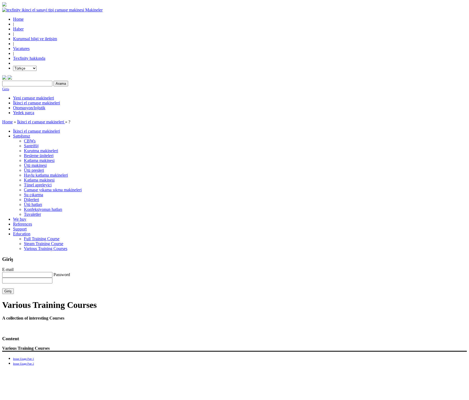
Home (18, 19)
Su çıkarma (33, 194)
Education (21, 234)
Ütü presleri (34, 170)
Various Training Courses (45, 248)
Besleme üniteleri (38, 155)
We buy (19, 219)
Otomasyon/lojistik (29, 107)
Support (20, 229)
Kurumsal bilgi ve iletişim (35, 38)
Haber (18, 29)
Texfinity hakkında (29, 58)
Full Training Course (41, 238)
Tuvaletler (32, 214)
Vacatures (21, 48)
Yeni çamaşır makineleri (33, 98)
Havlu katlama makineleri (46, 175)
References (22, 224)
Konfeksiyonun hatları (43, 209)
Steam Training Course (43, 243)
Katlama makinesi (39, 160)
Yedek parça (23, 112)
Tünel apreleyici (38, 185)
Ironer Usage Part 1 (23, 358)
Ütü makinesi (35, 165)
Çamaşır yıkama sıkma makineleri (53, 190)
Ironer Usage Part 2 (23, 363)
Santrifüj (31, 145)
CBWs (30, 141)
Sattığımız (21, 136)
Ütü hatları (33, 204)
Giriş (5, 89)
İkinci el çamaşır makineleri (36, 103)
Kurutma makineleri (41, 150)
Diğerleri (31, 199)
